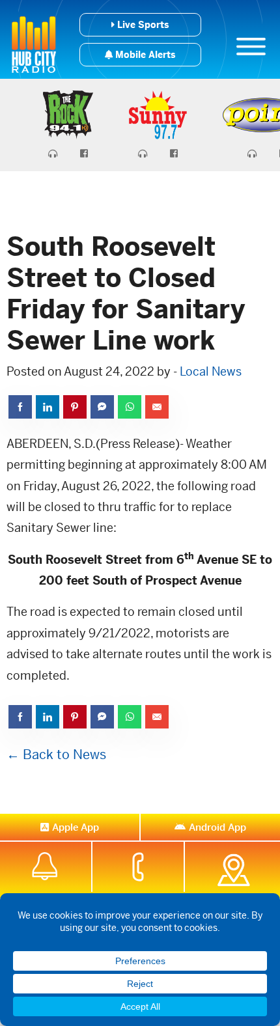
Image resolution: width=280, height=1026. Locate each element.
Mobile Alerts (144, 55)
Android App (217, 827)
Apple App (75, 827)
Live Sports (142, 25)
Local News (211, 371)
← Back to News (56, 755)
